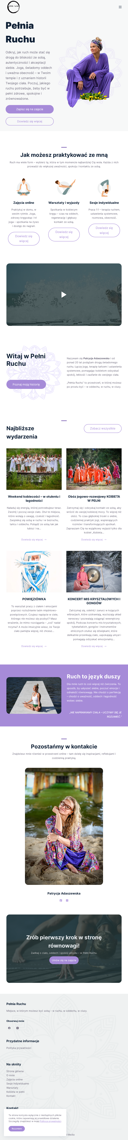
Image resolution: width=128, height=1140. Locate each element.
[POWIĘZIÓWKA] (34, 571)
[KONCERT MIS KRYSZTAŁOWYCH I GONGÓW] (94, 571)
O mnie (10, 1075)
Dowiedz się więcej (32, 540)
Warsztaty (12, 1087)
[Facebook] (9, 1028)
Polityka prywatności (18, 1047)
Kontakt (10, 1095)
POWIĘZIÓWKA (34, 599)
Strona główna (15, 1071)
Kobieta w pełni (15, 1091)
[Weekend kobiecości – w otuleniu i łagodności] (34, 469)
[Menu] (120, 7)
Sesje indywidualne (17, 1083)
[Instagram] (18, 1028)
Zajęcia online (14, 1079)
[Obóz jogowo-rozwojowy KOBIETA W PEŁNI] (94, 469)
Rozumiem (17, 1128)
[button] (64, 294)
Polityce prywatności (50, 1121)
